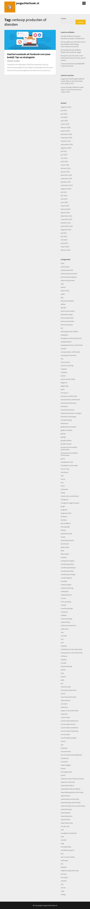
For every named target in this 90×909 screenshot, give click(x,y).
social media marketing (69, 731)
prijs (62, 673)
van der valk (65, 826)
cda (62, 359)
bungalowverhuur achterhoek (72, 345)
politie (63, 670)
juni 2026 (64, 114)
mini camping (66, 602)
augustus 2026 (66, 107)
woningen (64, 877)
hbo (62, 476)
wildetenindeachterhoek (70, 870)
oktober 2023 (66, 223)
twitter (63, 768)
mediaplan (65, 591)
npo (62, 642)
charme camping (67, 365)
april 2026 (64, 120)
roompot (64, 704)
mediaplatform (66, 595)
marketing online (67, 571)
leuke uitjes (65, 547)
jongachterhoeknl (67, 79)
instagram (64, 499)
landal (63, 537)
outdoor (64, 659)
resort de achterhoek (68, 697)
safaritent (64, 707)
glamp (63, 433)
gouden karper (66, 444)
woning (63, 874)
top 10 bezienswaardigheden (71, 755)
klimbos (64, 520)
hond (63, 486)
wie (62, 864)
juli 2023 (64, 233)
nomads (64, 636)
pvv (62, 683)
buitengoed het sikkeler (69, 331)
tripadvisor (65, 758)
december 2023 (66, 216)
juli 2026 (64, 110)
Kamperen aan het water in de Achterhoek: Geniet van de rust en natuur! (73, 57)
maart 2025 (65, 165)
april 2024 (64, 202)
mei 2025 (64, 158)
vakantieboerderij (67, 785)
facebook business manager (71, 413)
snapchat (64, 714)
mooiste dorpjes (67, 608)
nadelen (64, 615)
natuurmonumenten (68, 625)
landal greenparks (67, 540)
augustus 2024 (66, 189)
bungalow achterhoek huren (71, 338)
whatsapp (64, 860)
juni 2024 (64, 195)
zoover (63, 887)
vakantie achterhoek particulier (72, 779)
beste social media (67, 311)
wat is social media (68, 857)
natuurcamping (66, 619)
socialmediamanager (68, 738)
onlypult (64, 646)
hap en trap (65, 469)
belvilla (63, 308)
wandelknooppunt (67, 850)
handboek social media (69, 465)
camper (63, 348)
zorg (62, 891)
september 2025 (67, 144)
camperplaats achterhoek (70, 352)
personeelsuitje (66, 666)
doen (62, 389)
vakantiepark (65, 813)
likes (62, 550)
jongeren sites (66, 513)
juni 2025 (64, 155)
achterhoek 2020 (67, 270)
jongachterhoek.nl (27, 3)
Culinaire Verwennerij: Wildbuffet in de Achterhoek (73, 64)
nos (62, 639)
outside (63, 663)
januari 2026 (65, 131)
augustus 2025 (66, 148)
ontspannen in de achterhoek (72, 653)
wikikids (64, 867)
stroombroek (66, 751)
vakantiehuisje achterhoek (70, 802)
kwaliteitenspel (66, 533)
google (63, 437)
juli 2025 (64, 151)
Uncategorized (66, 772)
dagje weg (64, 386)
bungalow (64, 335)
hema (63, 479)
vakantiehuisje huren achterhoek (73, 806)
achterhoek (65, 267)
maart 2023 (65, 246)
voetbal (63, 840)
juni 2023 (64, 236)
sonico (63, 741)
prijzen (63, 676)
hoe (62, 482)
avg (62, 297)
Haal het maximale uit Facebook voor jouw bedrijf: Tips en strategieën (28, 56)
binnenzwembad (67, 318)
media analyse (66, 584)
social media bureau (68, 724)
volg (62, 843)
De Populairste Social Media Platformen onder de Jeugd (71, 51)
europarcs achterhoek (69, 396)
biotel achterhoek (67, 321)
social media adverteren (69, 721)
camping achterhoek (68, 355)
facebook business (67, 410)
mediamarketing (67, 588)
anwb (63, 294)
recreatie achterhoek (68, 690)
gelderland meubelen (68, 427)
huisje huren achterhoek (70, 496)
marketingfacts (66, 578)
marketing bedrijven (68, 567)
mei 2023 (64, 240)
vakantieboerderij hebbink (70, 789)
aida (62, 284)
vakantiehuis (65, 796)
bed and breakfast (67, 301)
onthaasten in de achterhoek (71, 649)
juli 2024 (64, 192)
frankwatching (66, 420)
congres (64, 369)
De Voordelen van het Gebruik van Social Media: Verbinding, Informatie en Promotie (73, 44)
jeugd (63, 506)
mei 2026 (64, 117)
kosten (63, 530)
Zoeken (63, 18)
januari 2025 (65, 172)
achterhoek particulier (69, 273)
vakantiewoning (67, 823)
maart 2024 (65, 206)
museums (64, 612)
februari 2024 (65, 209)
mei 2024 (64, 199)
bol (62, 328)
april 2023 (64, 243)
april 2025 (64, 161)
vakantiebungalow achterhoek (72, 792)
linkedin (64, 557)
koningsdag (65, 527)
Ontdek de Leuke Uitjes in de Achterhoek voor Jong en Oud (72, 81)
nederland (64, 629)
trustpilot (64, 762)
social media (65, 717)
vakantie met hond (68, 782)
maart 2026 (65, 124)
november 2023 (66, 219)
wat (62, 853)
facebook (64, 406)
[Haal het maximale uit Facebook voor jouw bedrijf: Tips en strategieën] (30, 39)
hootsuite (64, 489)
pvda (62, 680)
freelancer (64, 423)
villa (62, 836)
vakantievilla (65, 819)
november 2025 (66, 138)
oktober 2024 (66, 182)
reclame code (66, 687)
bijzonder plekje (67, 314)
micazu (63, 598)
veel (62, 830)
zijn (62, 884)
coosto (63, 376)
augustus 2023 (66, 229)
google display (66, 440)
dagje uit (64, 382)
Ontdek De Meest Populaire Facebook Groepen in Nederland (72, 37)
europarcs (64, 393)
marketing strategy (68, 574)
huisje (63, 493)
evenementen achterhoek (70, 399)
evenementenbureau (68, 403)
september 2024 (67, 185)
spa (62, 744)
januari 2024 (65, 212)
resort (63, 693)
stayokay (64, 748)
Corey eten (65, 87)
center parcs (65, 362)
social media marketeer (69, 727)
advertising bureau (68, 280)
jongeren (64, 510)
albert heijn (65, 290)
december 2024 (66, 175)
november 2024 (66, 178)
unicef (63, 775)
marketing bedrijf (67, 564)
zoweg (63, 894)
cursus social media (68, 379)
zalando (64, 881)
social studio (65, 734)
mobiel (63, 605)
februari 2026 (65, 127)
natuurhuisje (65, 622)
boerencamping (67, 325)
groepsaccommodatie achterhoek (69, 448)
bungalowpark (66, 342)
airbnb (63, 287)
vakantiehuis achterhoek (70, 799)
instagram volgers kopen (70, 503)
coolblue (64, 372)
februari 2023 (65, 250)
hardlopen (64, 472)
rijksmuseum (65, 700)
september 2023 (67, 226)
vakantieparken (66, 816)
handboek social (67, 462)
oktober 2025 (66, 141)
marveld (64, 581)
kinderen (64, 516)
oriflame (64, 656)
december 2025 (66, 134)
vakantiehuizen (66, 809)
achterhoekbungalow (69, 277)
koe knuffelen (66, 523)
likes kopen (65, 554)
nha (62, 632)
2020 (62, 263)
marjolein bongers (68, 561)
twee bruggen (66, 765)
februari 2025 (65, 168)
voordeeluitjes (66, 847)
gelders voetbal (66, 430)
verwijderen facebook (69, 833)
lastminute (65, 544)
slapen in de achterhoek (69, 710)
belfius (63, 304)
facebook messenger (68, 416)
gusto (63, 459)
